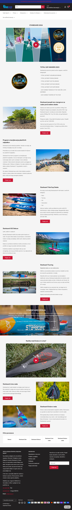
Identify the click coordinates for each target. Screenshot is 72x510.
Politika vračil (31, 458)
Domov (9, 439)
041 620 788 (6, 488)
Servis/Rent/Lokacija (8, 17)
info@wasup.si (9, 493)
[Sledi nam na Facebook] (19, 503)
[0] (68, 7)
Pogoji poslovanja (32, 465)
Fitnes (14, 13)
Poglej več (45, 221)
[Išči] (43, 6)
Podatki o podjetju (33, 456)
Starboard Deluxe (36, 439)
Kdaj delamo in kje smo (34, 454)
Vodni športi (6, 13)
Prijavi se (54, 467)
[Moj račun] (65, 7)
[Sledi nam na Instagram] (22, 503)
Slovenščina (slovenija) (8, 500)
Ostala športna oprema (49, 13)
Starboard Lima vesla (49, 439)
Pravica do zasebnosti (33, 463)
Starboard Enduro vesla (62, 439)
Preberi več (45, 133)
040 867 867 (6, 491)
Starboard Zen (23, 439)
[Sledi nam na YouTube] (25, 503)
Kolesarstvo (23, 13)
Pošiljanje (30, 461)
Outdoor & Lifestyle (35, 13)
